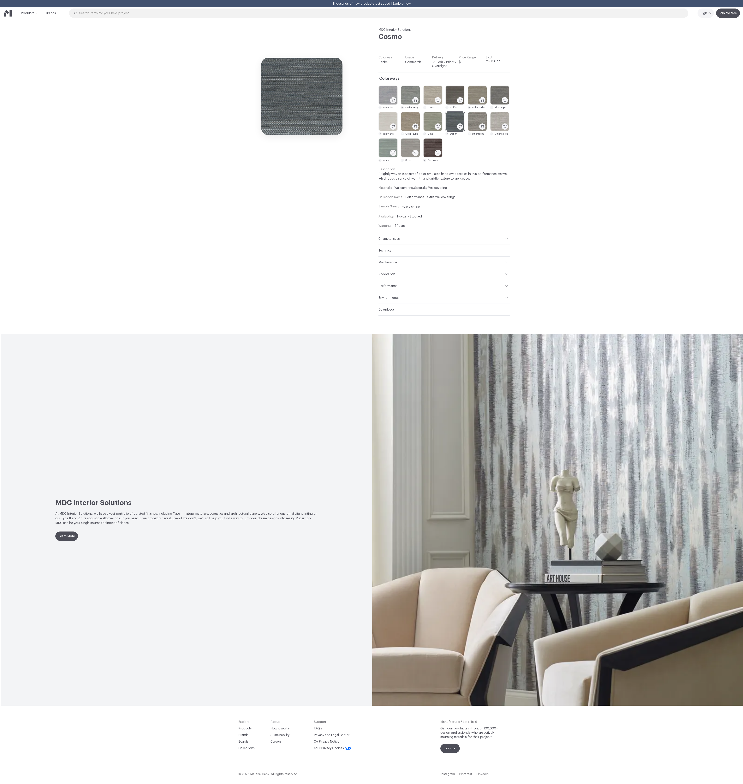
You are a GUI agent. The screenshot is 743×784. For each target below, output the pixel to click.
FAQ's (318, 728)
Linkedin (482, 774)
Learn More (66, 536)
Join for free (728, 13)
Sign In (706, 13)
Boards (243, 741)
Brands (51, 13)
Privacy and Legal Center (331, 735)
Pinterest (465, 774)
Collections (246, 748)
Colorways (389, 78)
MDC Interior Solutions (394, 29)
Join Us (450, 748)
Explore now (402, 3)
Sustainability (279, 735)
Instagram (447, 774)
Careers (276, 741)
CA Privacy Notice (326, 741)
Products (27, 13)
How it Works (280, 728)
